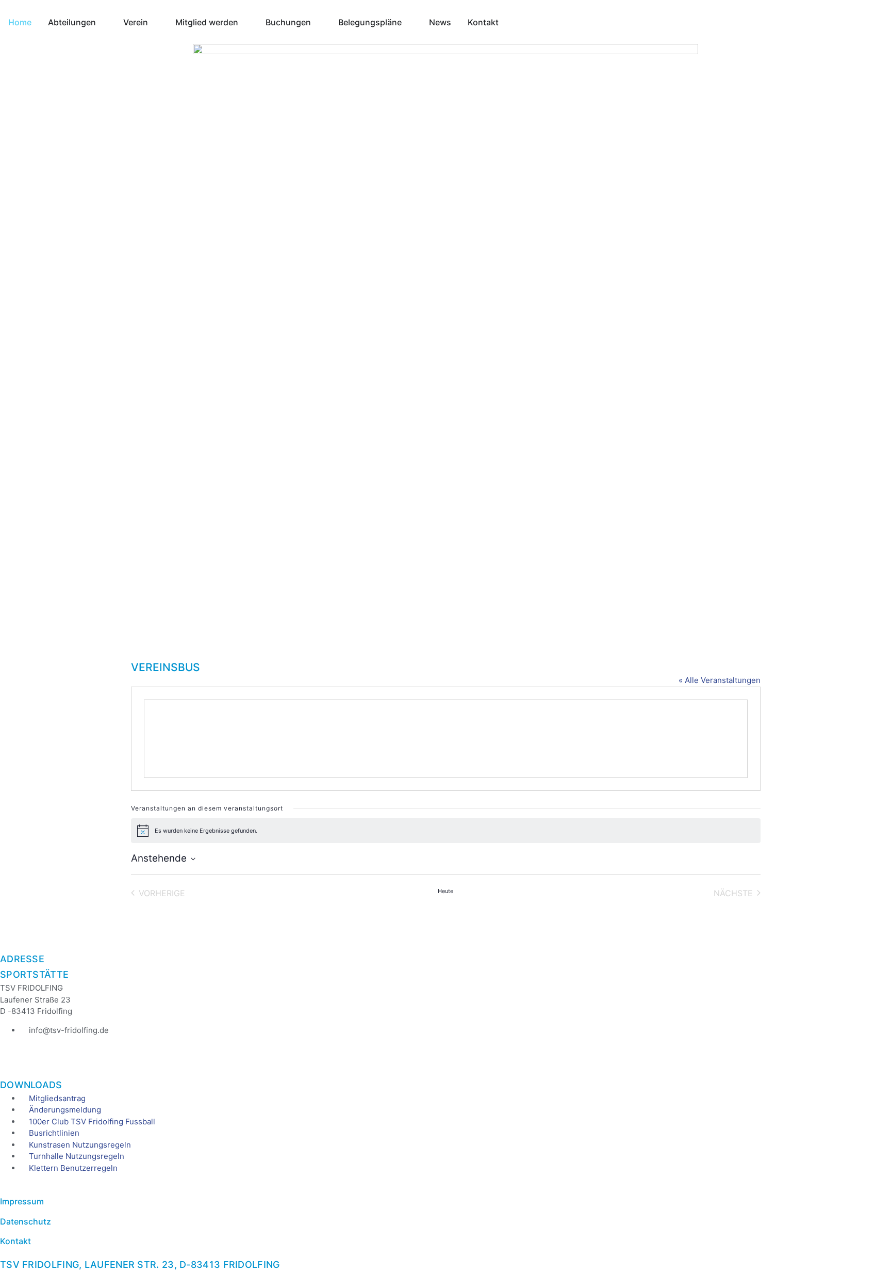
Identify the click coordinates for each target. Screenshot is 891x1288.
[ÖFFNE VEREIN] (155, 22)
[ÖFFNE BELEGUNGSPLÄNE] (408, 22)
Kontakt (15, 1241)
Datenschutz (25, 1221)
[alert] (446, 830)
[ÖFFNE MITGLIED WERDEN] (245, 22)
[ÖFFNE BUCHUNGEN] (318, 22)
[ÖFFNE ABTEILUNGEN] (102, 22)
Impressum (22, 1201)
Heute (445, 891)
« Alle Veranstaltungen (720, 680)
